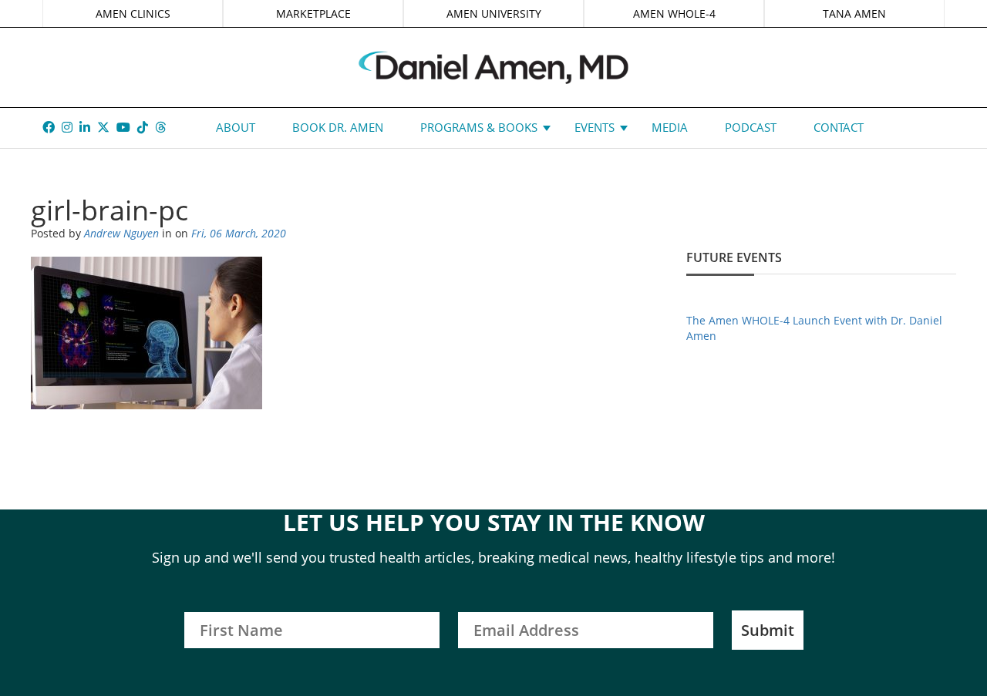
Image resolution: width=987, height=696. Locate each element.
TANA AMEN (854, 13)
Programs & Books (478, 127)
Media (670, 127)
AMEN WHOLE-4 (674, 13)
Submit (767, 630)
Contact (839, 127)
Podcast (750, 127)
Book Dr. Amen (337, 127)
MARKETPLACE (313, 13)
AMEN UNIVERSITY (493, 13)
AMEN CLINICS (133, 13)
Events (594, 127)
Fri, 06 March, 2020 (238, 233)
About (235, 127)
